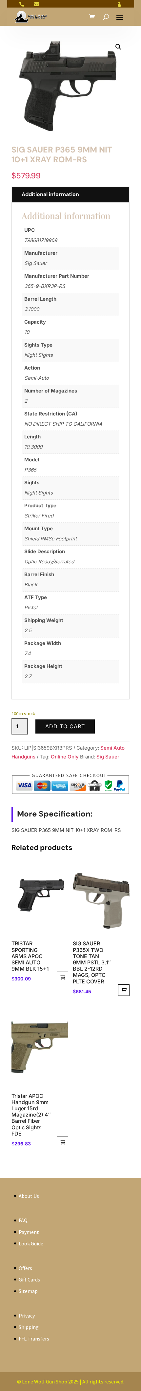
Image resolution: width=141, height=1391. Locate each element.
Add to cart (65, 726)
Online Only (65, 757)
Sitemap (28, 1291)
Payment (29, 1232)
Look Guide (31, 1243)
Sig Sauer (107, 757)
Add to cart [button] (62, 977)
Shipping (29, 1327)
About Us (29, 1196)
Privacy (27, 1315)
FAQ (23, 1220)
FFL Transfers (34, 1338)
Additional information (50, 194)
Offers (25, 1268)
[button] (118, 47)
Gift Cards (29, 1279)
